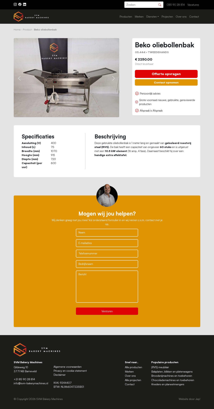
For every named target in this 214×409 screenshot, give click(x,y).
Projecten (167, 16)
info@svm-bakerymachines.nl (31, 383)
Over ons (181, 16)
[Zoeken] (159, 4)
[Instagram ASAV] (15, 4)
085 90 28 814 (176, 4)
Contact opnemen (166, 82)
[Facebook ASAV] (20, 4)
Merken (139, 16)
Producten (126, 16)
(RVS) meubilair (160, 367)
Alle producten (133, 367)
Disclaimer (60, 374)
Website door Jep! (189, 399)
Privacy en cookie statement (70, 370)
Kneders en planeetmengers (167, 384)
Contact (194, 16)
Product (27, 29)
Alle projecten (133, 380)
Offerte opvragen (166, 74)
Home (17, 29)
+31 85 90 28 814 (24, 379)
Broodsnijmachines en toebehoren (171, 375)
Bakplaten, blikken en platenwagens (172, 371)
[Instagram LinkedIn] (24, 4)
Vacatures (193, 4)
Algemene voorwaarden (68, 366)
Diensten (151, 16)
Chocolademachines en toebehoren (172, 380)
